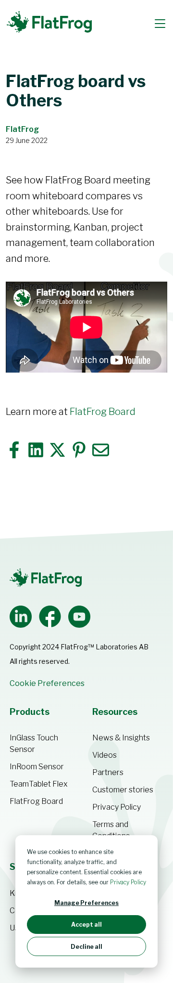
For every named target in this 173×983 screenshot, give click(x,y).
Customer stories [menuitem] (122, 789)
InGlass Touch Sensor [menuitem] (34, 743)
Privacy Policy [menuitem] (116, 807)
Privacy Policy (128, 882)
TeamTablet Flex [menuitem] (39, 784)
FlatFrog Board (103, 411)
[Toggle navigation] (160, 24)
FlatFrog (22, 129)
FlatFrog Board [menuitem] (36, 801)
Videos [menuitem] (104, 755)
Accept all (86, 924)
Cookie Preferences (47, 683)
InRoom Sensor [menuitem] (37, 766)
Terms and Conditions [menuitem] (111, 830)
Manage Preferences (86, 902)
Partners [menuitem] (108, 772)
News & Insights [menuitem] (121, 737)
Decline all (86, 946)
